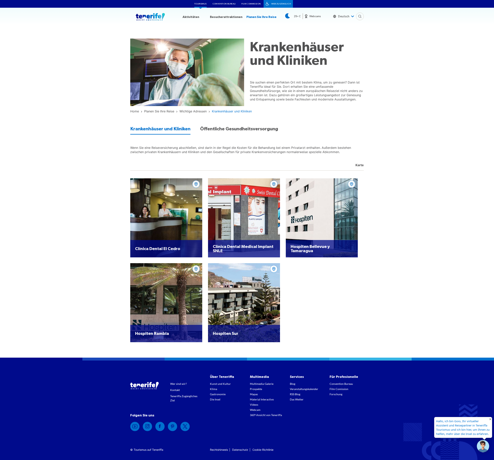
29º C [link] (297, 16)
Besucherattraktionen (226, 17)
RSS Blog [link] (295, 394)
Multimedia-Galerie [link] (261, 383)
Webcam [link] (255, 409)
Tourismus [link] (200, 4)
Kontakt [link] (175, 390)
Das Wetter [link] (297, 399)
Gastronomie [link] (218, 394)
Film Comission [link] (339, 389)
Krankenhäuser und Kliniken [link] (160, 129)
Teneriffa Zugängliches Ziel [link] (183, 398)
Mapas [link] (254, 394)
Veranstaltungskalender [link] (304, 389)
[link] (134, 111)
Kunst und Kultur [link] (220, 383)
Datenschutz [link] (240, 449)
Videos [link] (254, 404)
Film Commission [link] (251, 4)
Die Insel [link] (215, 399)
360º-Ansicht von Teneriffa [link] (266, 415)
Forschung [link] (336, 394)
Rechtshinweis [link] (219, 449)
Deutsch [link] (343, 16)
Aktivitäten (191, 17)
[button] (483, 446)
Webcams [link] (315, 16)
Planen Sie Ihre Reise (261, 17)
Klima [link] (213, 389)
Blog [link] (292, 383)
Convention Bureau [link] (224, 4)
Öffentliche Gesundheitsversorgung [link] (239, 129)
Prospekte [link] (256, 389)
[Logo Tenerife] (150, 17)
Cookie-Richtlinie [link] (262, 449)
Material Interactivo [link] (262, 399)
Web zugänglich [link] (281, 4)
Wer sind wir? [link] (178, 383)
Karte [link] (359, 165)
